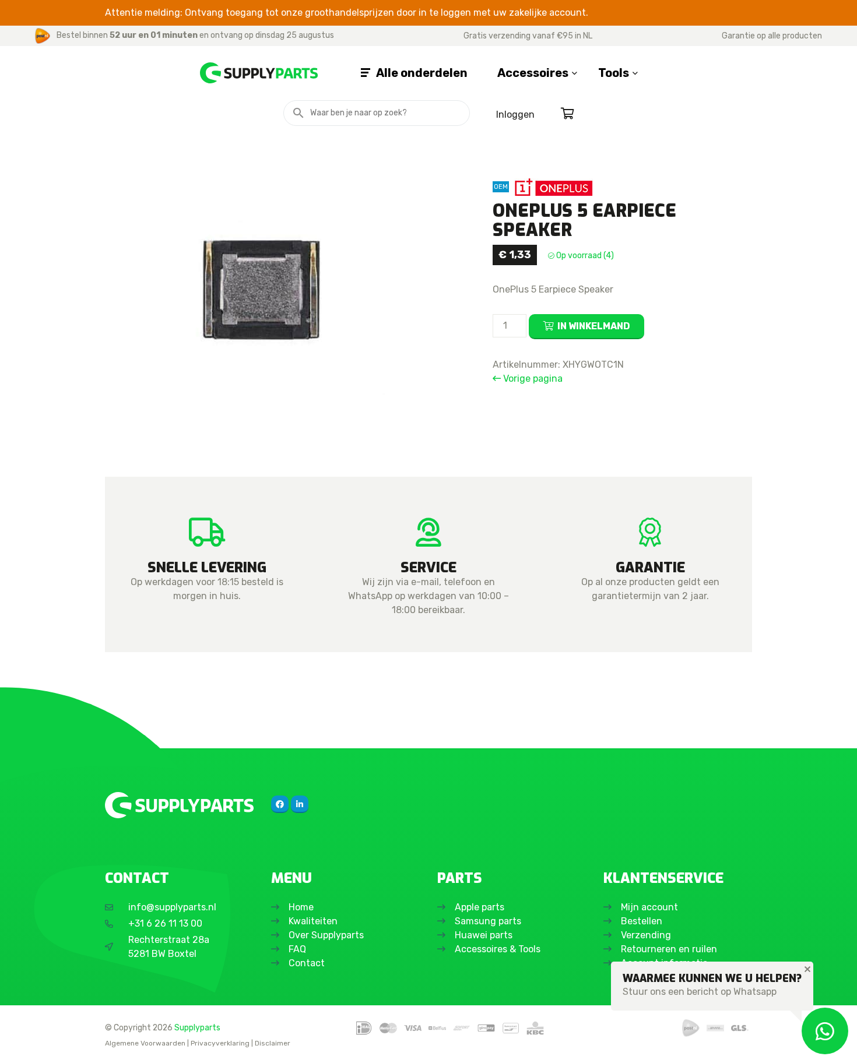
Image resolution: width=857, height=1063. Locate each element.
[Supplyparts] (179, 805)
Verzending (646, 935)
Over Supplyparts (326, 935)
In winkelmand (593, 326)
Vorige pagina (532, 378)
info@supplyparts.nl (172, 907)
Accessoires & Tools (497, 949)
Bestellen (641, 921)
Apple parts (479, 907)
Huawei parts (483, 935)
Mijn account (649, 907)
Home (301, 907)
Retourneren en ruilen (669, 949)
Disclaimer (272, 1043)
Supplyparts (197, 1027)
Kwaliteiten (313, 921)
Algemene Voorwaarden (145, 1043)
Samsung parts (488, 921)
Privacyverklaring (220, 1043)
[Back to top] (21, 1041)
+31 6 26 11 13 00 (165, 923)
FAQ (297, 949)
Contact (307, 963)
